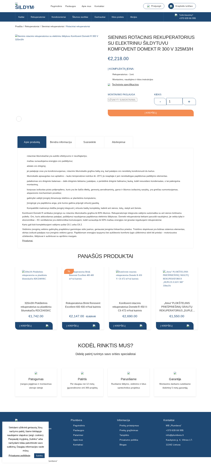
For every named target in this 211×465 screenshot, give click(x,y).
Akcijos (133, 17)
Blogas (123, 444)
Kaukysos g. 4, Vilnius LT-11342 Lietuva (179, 442)
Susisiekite (89, 142)
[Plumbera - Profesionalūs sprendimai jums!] (30, 6)
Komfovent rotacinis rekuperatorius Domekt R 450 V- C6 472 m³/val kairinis (130, 307)
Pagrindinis (56, 6)
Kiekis (157, 94)
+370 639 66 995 (187, 18)
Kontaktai (99, 6)
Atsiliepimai (118, 142)
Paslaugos (78, 430)
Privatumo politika (129, 440)
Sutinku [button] (39, 456)
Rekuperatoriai (38, 17)
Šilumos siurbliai (80, 17)
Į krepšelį (151, 113)
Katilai (21, 17)
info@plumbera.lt (175, 435)
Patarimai (78, 435)
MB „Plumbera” (174, 425)
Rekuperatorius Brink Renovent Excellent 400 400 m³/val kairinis (83, 305)
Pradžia (19, 26)
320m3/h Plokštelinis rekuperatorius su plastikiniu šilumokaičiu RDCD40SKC (36, 307)
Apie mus (86, 6)
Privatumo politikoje (19, 455)
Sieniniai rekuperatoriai (53, 26)
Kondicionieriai (59, 17)
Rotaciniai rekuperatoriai (78, 26)
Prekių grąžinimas (129, 430)
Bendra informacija (61, 142)
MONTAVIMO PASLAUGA (121, 94)
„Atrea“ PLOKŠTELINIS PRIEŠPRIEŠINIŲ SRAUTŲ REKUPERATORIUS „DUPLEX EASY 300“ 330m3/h (176, 307)
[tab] (31, 142)
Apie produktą (32, 142)
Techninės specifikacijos (125, 84)
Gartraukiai (100, 17)
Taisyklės (124, 435)
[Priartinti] (18, 118)
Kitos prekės (118, 17)
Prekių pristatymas (129, 425)
